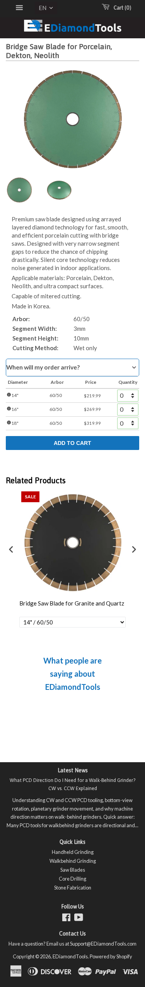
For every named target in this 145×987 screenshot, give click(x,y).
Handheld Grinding (73, 852)
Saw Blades (72, 870)
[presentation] (11, 549)
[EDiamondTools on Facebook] (66, 919)
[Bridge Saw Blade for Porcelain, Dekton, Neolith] (19, 190)
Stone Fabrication (72, 887)
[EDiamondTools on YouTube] (78, 919)
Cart (121, 8)
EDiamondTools (70, 956)
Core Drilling (72, 879)
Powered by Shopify (111, 956)
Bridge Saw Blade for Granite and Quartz (71, 603)
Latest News (73, 770)
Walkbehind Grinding (72, 861)
